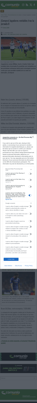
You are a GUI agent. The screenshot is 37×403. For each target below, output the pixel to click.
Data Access (18, 265)
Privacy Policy (29, 265)
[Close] (33, 137)
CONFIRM (11, 259)
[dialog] (18, 201)
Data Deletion (8, 265)
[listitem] (18, 169)
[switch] (30, 174)
